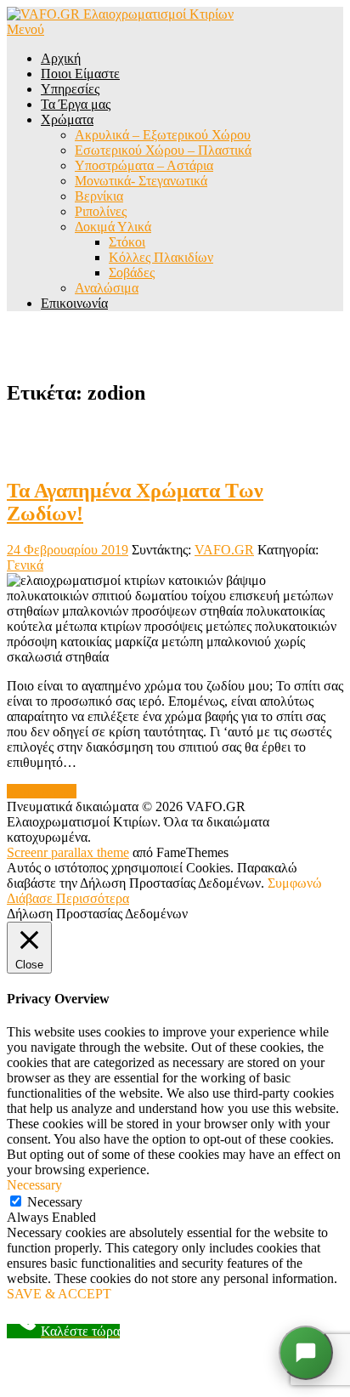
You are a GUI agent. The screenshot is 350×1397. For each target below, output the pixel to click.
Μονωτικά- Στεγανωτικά (141, 180)
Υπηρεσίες (70, 89)
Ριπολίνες (101, 211)
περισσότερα (41, 791)
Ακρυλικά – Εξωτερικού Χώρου (163, 135)
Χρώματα (67, 119)
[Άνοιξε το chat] (306, 1353)
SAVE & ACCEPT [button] (59, 1293)
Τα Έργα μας (75, 104)
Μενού (25, 29)
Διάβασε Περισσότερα (68, 898)
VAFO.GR (224, 549)
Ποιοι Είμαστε (80, 73)
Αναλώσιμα (106, 288)
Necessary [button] (34, 1185)
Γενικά (25, 565)
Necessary (54, 1202)
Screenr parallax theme (68, 852)
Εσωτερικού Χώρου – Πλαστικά (163, 150)
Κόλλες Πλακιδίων (161, 257)
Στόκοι (127, 242)
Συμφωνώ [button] (295, 883)
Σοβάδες (132, 272)
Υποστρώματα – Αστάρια (144, 165)
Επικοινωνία (74, 303)
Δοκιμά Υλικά (113, 226)
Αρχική (61, 58)
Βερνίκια (99, 196)
